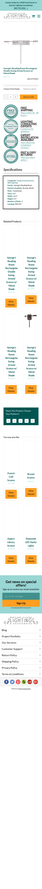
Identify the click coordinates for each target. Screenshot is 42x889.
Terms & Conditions (13, 674)
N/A (14, 193)
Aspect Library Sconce (11, 542)
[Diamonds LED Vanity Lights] (30, 520)
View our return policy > (28, 158)
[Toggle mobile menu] (39, 16)
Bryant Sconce (31, 476)
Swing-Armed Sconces (25, 181)
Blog (4, 630)
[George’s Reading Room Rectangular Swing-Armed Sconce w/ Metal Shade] (30, 239)
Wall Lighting (12, 183)
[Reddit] (20, 420)
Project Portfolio (11, 636)
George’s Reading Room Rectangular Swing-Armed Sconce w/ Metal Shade (31, 271)
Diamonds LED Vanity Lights (31, 542)
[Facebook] (8, 420)
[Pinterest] (32, 420)
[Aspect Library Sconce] (11, 520)
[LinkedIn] (26, 420)
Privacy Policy (9, 667)
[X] (14, 420)
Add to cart (28, 97)
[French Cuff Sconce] (11, 454)
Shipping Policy (10, 661)
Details (11, 304)
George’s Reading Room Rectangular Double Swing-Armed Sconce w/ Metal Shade (11, 273)
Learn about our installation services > (28, 145)
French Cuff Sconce (11, 477)
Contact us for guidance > (27, 130)
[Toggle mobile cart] (33, 16)
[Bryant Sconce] (30, 454)
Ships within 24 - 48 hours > (29, 114)
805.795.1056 (20, 8)
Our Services (9, 642)
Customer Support (12, 648)
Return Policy (9, 655)
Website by (21, 689)
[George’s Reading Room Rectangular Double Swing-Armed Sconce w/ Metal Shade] (11, 239)
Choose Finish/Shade (12, 89)
